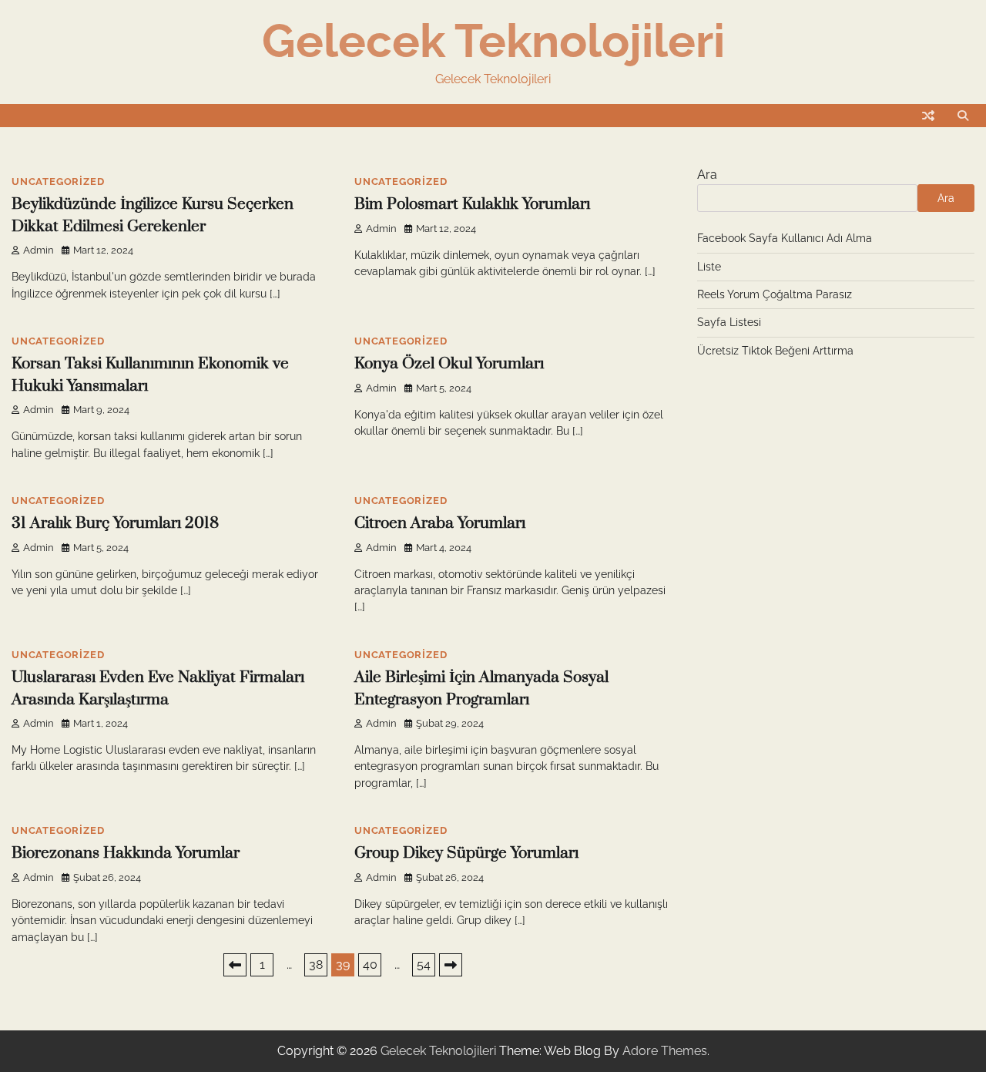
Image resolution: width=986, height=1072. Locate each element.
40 (370, 964)
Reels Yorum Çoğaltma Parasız (774, 294)
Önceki (234, 964)
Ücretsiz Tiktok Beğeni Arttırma (775, 350)
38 (316, 964)
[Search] (962, 115)
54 (424, 964)
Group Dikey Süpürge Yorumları (466, 853)
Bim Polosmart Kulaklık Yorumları (472, 204)
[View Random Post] (928, 115)
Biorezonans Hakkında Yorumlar (126, 853)
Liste (709, 266)
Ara (707, 174)
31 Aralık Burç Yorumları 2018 (115, 523)
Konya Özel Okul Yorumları (449, 364)
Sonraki (450, 964)
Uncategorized (58, 181)
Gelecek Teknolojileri (493, 41)
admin (38, 250)
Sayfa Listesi (729, 322)
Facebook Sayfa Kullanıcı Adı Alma (784, 238)
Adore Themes (664, 1050)
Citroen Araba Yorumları (439, 523)
